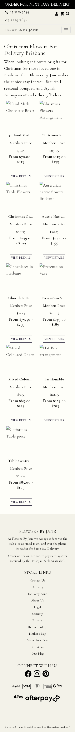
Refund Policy (37, 627)
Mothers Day (37, 633)
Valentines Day (37, 640)
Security (37, 614)
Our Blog (37, 653)
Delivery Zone (37, 594)
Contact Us (37, 580)
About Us (37, 600)
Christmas (37, 647)
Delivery (37, 587)
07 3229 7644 (16, 19)
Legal (37, 607)
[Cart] (62, 13)
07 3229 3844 (19, 11)
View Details (21, 176)
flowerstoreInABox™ (58, 726)
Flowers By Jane (21, 29)
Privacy (37, 620)
